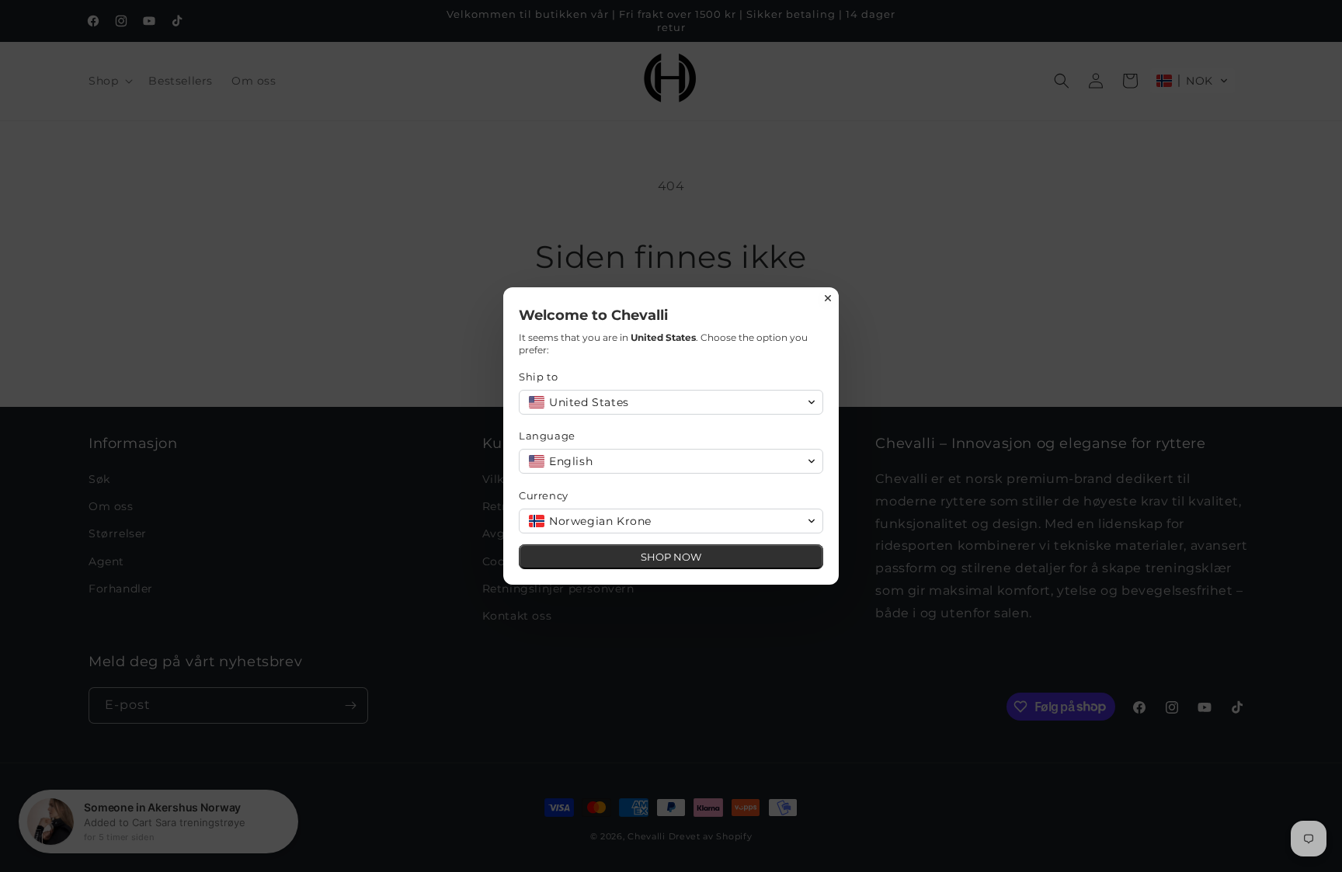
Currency (543, 495)
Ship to (538, 376)
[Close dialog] (828, 298)
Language (547, 435)
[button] (671, 402)
